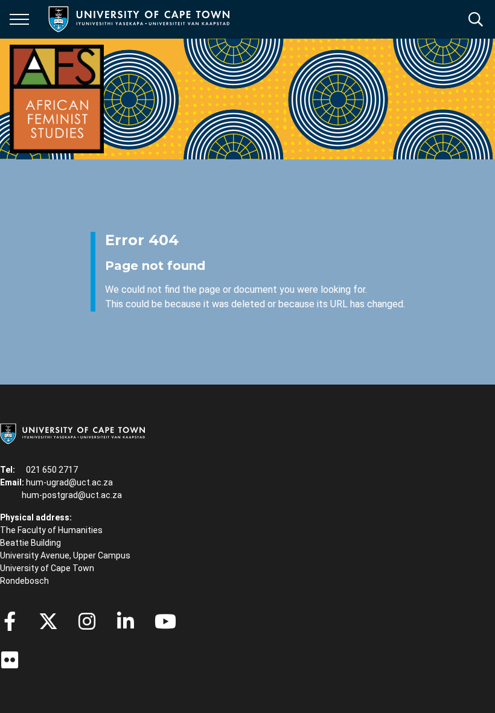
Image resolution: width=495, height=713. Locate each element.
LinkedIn (125, 621)
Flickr (9, 659)
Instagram (86, 621)
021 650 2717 (52, 470)
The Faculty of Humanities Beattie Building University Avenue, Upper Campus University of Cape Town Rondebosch (65, 555)
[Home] (72, 433)
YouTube (165, 621)
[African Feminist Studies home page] (57, 99)
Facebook (10, 621)
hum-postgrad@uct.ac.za (72, 495)
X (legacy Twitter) (48, 621)
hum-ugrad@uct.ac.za (69, 482)
